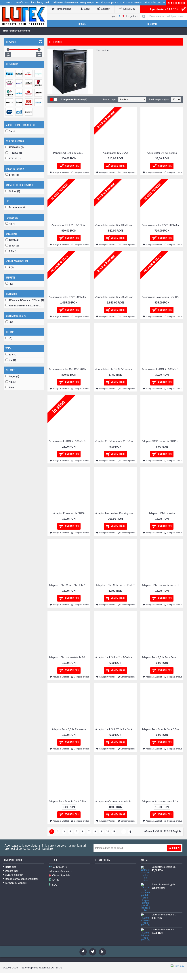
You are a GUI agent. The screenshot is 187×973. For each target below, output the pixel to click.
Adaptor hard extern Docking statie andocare (116, 513)
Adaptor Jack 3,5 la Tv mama (69, 729)
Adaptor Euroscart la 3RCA (69, 513)
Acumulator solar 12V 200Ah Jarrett (116, 296)
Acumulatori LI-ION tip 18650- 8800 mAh (69, 441)
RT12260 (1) (15, 153)
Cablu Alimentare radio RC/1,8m (165, 929)
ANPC (55, 879)
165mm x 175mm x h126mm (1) (26, 300)
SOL (54, 884)
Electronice (24, 31)
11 (113, 831)
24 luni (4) (14, 191)
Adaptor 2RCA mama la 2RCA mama (116, 441)
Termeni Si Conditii (15, 882)
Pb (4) (12, 223)
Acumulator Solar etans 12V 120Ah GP (162, 296)
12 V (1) (13, 354)
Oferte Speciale (61, 875)
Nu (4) (12, 131)
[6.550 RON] (39, 49)
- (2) (11, 283)
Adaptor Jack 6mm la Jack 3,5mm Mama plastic (69, 801)
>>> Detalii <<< (165, 2)
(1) (10, 338)
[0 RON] (8, 49)
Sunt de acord (176, 3)
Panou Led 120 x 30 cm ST (69, 152)
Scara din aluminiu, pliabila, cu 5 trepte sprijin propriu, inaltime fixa (165, 884)
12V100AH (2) (16, 147)
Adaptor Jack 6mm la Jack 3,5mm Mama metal (162, 729)
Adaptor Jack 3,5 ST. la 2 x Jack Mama (116, 729)
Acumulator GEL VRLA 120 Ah (68, 225)
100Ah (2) (14, 240)
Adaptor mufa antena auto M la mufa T (116, 801)
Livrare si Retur (14, 874)
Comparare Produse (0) (74, 99)
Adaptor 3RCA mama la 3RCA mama (162, 441)
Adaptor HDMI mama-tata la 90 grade (69, 657)
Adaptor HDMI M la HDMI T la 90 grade (69, 585)
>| (130, 831)
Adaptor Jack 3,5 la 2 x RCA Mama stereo (116, 657)
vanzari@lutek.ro (62, 871)
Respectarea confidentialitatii (21, 878)
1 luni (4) (14, 174)
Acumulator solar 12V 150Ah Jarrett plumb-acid (69, 296)
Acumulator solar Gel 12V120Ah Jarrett (69, 369)
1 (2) (11, 267)
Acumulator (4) (17, 207)
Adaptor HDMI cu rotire (162, 513)
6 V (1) (12, 360)
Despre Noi (11, 870)
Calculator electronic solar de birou (165, 867)
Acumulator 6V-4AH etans (162, 152)
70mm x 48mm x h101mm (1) (25, 305)
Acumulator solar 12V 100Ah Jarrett (116, 225)
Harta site (10, 866)
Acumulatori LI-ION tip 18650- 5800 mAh (162, 369)
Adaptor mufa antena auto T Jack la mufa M (162, 801)
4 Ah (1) (13, 251)
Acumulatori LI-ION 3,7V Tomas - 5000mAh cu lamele (116, 369)
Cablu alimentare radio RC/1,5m (165, 914)
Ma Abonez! (174, 848)
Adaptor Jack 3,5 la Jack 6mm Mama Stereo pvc (162, 657)
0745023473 (60, 866)
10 (107, 831)
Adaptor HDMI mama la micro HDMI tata (162, 585)
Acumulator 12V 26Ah (115, 152)
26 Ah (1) (14, 245)
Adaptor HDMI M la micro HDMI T (115, 585)
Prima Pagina (9, 31)
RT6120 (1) (14, 158)
